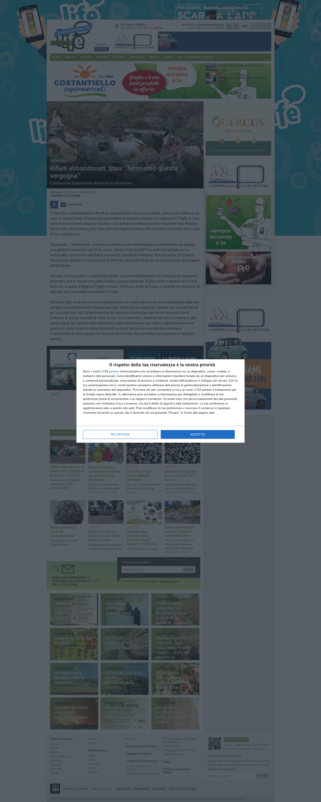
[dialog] (160, 401)
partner (114, 371)
